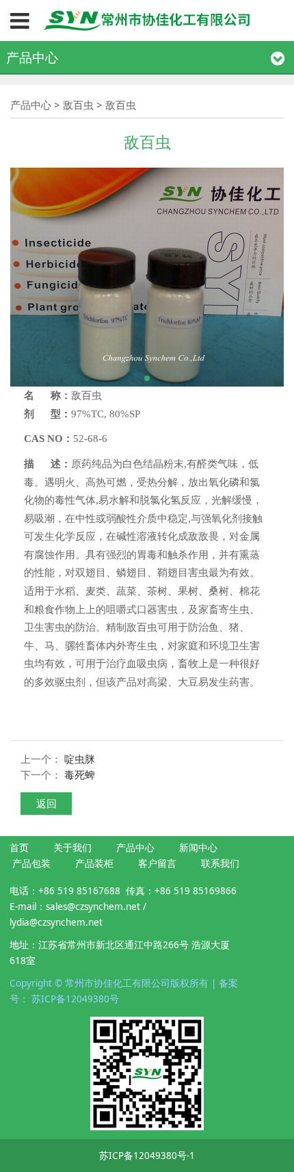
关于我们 (72, 848)
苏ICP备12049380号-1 (147, 1155)
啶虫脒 (79, 759)
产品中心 (30, 105)
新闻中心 (198, 848)
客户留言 (157, 863)
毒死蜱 (79, 774)
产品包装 (31, 863)
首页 (19, 848)
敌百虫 (78, 105)
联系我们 (220, 863)
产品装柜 (94, 863)
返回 (46, 803)
